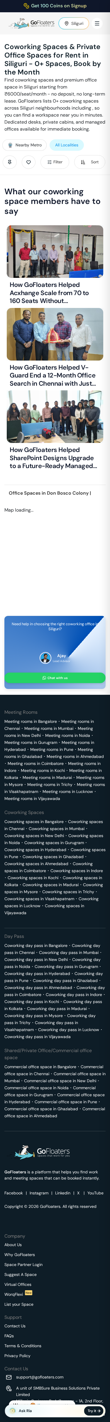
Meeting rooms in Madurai (47, 777)
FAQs (9, 1335)
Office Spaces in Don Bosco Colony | (50, 493)
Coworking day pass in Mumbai (69, 952)
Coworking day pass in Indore (74, 994)
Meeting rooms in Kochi (43, 770)
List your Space (18, 1304)
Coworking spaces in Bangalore (34, 821)
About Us (13, 1244)
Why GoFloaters (19, 1254)
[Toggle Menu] (97, 23)
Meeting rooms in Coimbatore (36, 763)
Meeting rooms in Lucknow (68, 791)
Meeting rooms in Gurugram (30, 742)
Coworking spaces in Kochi (33, 877)
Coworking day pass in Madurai (57, 1008)
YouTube (95, 1193)
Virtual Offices (17, 1284)
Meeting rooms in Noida (67, 735)
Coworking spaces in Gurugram (54, 842)
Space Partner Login (23, 1264)
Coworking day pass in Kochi (31, 1001)
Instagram (39, 1193)
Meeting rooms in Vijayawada (32, 798)
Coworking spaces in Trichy (68, 891)
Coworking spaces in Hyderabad (35, 849)
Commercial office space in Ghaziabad (41, 1108)
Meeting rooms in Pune (51, 749)
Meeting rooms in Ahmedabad (75, 756)
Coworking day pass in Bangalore (35, 945)
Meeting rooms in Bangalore (30, 721)
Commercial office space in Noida (36, 1087)
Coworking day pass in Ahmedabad (38, 987)
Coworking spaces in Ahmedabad (36, 863)
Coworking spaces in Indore (76, 870)
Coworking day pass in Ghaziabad (65, 980)
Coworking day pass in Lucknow (68, 1029)
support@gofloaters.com (39, 1377)
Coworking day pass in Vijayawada (37, 1036)
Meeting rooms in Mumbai (48, 728)
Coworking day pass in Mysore (33, 1015)
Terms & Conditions (22, 1345)
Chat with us (58, 678)
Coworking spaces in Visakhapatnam (39, 898)
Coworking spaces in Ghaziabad (53, 856)
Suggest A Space (20, 1274)
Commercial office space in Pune (66, 1101)
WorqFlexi (18, 1294)
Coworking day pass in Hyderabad (37, 973)
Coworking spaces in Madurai (51, 884)
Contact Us (15, 1326)
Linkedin (62, 1193)
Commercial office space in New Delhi (60, 1080)
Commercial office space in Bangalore (40, 1066)
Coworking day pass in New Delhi (36, 959)
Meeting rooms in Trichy (49, 784)
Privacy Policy (17, 1355)
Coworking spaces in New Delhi (34, 835)
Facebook (13, 1193)
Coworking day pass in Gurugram (66, 966)
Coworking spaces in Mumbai (56, 828)
